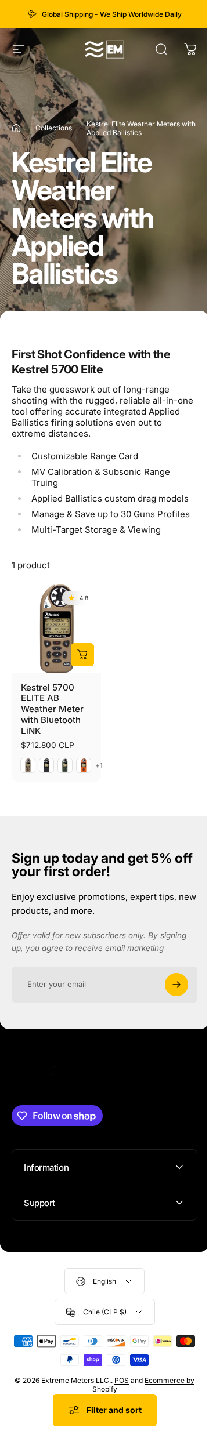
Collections (53, 128)
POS (122, 1387)
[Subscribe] (176, 984)
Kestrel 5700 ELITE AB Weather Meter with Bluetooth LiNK (52, 709)
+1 (99, 765)
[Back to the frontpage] (16, 128)
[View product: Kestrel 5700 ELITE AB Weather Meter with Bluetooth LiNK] (82, 654)
